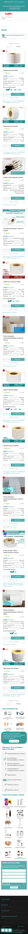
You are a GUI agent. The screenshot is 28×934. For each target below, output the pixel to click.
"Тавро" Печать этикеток (6, 17)
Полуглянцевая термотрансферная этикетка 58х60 (13, 612)
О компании (5, 899)
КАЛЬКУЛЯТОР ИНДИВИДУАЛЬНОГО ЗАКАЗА (13, 36)
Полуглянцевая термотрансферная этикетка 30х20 (13, 499)
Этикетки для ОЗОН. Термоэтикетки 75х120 (11, 551)
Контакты (4, 905)
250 (15, 572)
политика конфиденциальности (17, 931)
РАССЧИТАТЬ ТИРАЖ (15, 8)
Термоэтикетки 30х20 (10, 126)
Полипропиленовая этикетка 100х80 (13, 229)
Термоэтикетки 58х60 (10, 390)
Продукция (5, 910)
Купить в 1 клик (13, 97)
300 (12, 572)
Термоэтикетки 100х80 (11, 668)
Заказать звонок (14, 741)
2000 (19, 89)
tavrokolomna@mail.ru (19, 2)
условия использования (12, 932)
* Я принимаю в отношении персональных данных (13, 884)
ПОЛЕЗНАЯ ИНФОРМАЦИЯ (9, 916)
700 (8, 89)
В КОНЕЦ (18, 46)
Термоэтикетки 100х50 (11, 445)
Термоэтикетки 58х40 (10, 70)
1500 (11, 409)
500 (11, 89)
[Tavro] (8, 13)
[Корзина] (20, 13)
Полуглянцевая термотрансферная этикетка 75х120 (13, 338)
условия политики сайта (17, 884)
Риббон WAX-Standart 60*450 (13, 177)
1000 (15, 89)
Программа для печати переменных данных (14, 6)
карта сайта (21, 926)
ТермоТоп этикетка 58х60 (12, 282)
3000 (20, 409)
